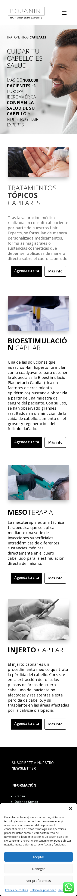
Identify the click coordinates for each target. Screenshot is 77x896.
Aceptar (38, 857)
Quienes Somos (26, 802)
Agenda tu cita (26, 270)
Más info (55, 271)
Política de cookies (16, 890)
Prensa (20, 796)
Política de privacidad (43, 890)
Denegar (38, 869)
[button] (70, 809)
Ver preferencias (38, 880)
